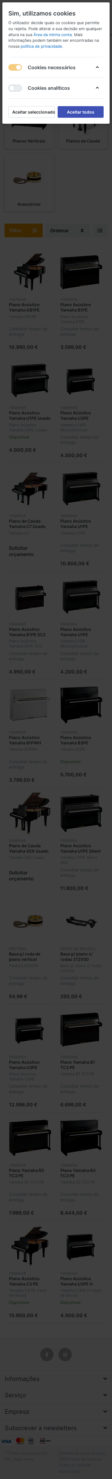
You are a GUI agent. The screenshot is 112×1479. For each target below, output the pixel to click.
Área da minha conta (52, 34)
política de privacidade (41, 46)
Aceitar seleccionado (33, 111)
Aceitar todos (80, 111)
